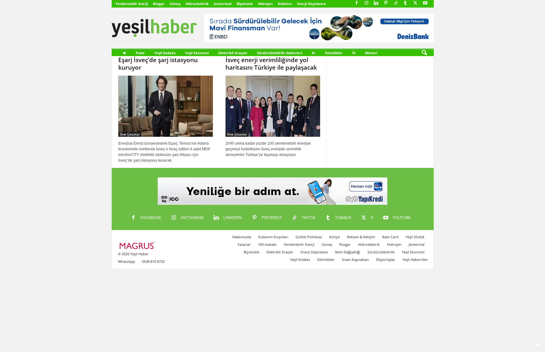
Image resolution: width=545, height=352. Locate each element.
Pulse (140, 52)
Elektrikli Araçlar (233, 52)
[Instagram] (366, 3)
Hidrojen (265, 3)
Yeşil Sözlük (415, 236)
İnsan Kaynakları (355, 259)
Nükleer (285, 3)
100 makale (267, 244)
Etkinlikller (326, 259)
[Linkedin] (376, 3)
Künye (334, 236)
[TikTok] (396, 3)
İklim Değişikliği (347, 252)
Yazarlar (244, 244)
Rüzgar (159, 3)
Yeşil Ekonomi (197, 52)
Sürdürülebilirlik (381, 252)
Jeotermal (222, 3)
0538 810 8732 (153, 261)
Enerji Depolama (311, 3)
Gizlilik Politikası (309, 236)
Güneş (175, 3)
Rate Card (390, 236)
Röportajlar (385, 259)
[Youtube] (425, 3)
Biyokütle (245, 3)
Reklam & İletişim (361, 236)
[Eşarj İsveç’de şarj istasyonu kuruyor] (165, 106)
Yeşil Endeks (164, 52)
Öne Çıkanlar (130, 134)
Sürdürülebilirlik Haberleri (279, 52)
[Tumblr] (405, 3)
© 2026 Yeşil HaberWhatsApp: (133, 257)
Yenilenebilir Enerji (131, 3)
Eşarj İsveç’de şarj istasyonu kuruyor (158, 64)
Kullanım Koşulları (273, 236)
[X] (415, 3)
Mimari (371, 52)
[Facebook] (356, 3)
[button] (424, 53)
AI (313, 52)
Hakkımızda (241, 236)
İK (353, 52)
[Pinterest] (386, 3)
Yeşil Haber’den (415, 259)
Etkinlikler (334, 52)
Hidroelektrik (197, 3)
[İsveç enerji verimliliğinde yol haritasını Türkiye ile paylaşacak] (273, 106)
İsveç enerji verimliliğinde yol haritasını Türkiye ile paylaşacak (271, 64)
